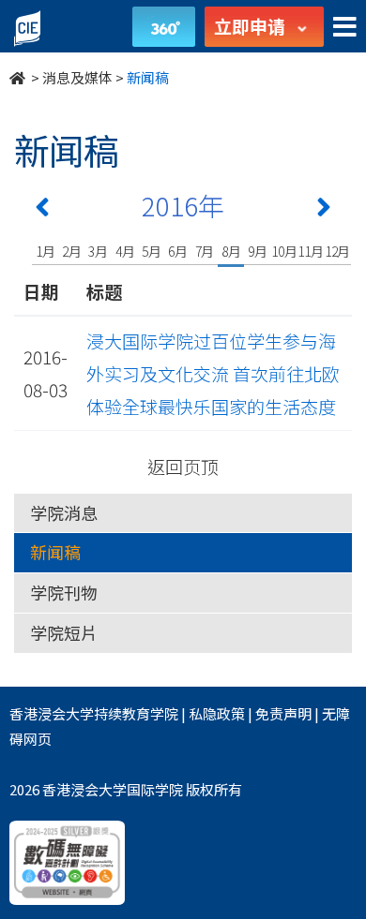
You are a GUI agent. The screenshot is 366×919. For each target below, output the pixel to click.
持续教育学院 (136, 713)
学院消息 (64, 512)
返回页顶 (183, 466)
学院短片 (64, 632)
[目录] (345, 27)
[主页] (18, 77)
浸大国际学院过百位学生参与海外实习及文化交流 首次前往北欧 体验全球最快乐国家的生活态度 (222, 373)
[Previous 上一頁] (42, 211)
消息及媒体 (77, 77)
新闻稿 (55, 552)
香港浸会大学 (51, 713)
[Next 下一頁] (323, 211)
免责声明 (283, 713)
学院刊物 (64, 592)
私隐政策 (217, 713)
